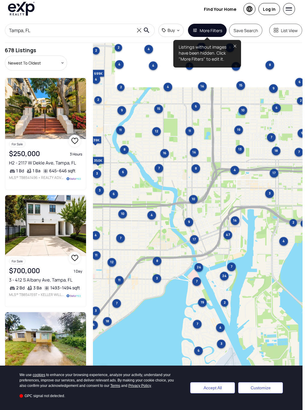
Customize (261, 387)
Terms (115, 386)
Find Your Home (220, 9)
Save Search (246, 30)
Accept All (213, 387)
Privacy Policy (139, 386)
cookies (39, 375)
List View (289, 30)
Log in (269, 9)
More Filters (211, 30)
